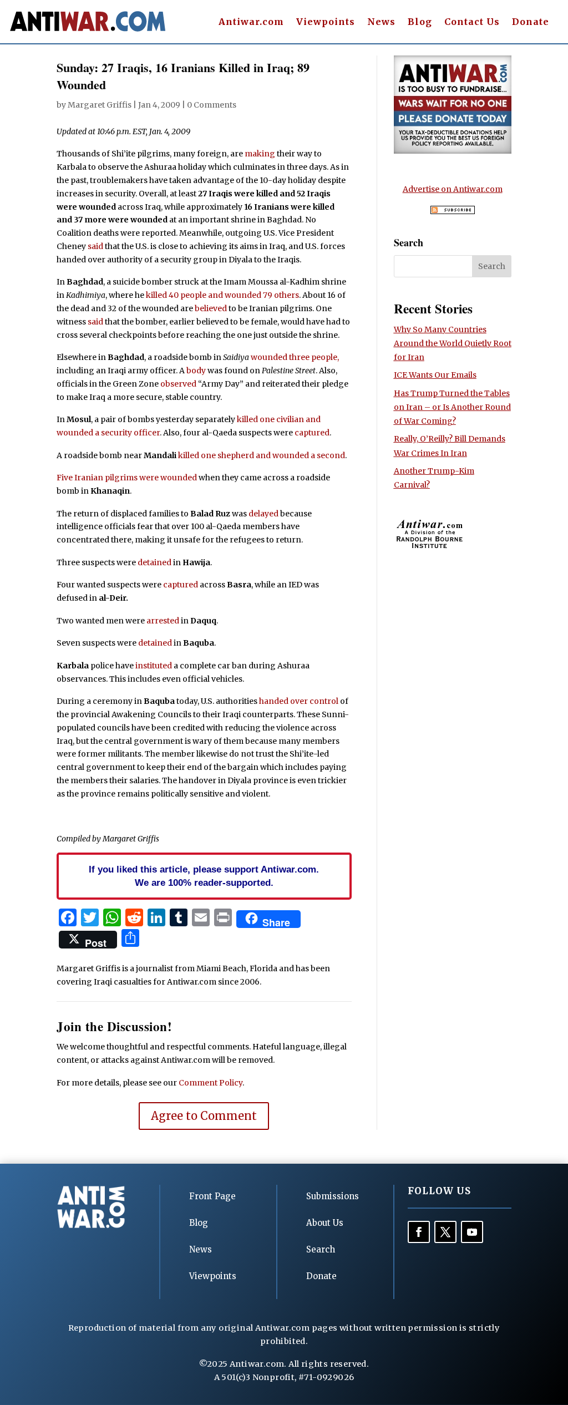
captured (312, 433)
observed (178, 384)
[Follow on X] (445, 1232)
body (196, 371)
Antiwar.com (251, 22)
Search (320, 1249)
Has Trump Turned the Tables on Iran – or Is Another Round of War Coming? (452, 407)
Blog (420, 22)
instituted (153, 666)
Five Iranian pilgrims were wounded (127, 478)
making (260, 154)
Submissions (332, 1196)
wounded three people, (295, 357)
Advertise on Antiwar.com (453, 189)
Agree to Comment (204, 1116)
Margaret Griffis (99, 105)
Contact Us (472, 22)
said (95, 246)
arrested (162, 621)
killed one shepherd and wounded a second (261, 455)
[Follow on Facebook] (419, 1232)
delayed (263, 514)
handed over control (298, 701)
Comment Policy (210, 1083)
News (381, 22)
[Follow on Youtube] (472, 1232)
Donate (530, 22)
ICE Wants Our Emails (435, 375)
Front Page (212, 1196)
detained (154, 562)
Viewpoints (325, 22)
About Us (324, 1223)
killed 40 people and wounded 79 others (222, 295)
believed (211, 308)
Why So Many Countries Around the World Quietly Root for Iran (452, 343)
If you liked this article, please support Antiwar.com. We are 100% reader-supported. (204, 876)
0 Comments (211, 105)
